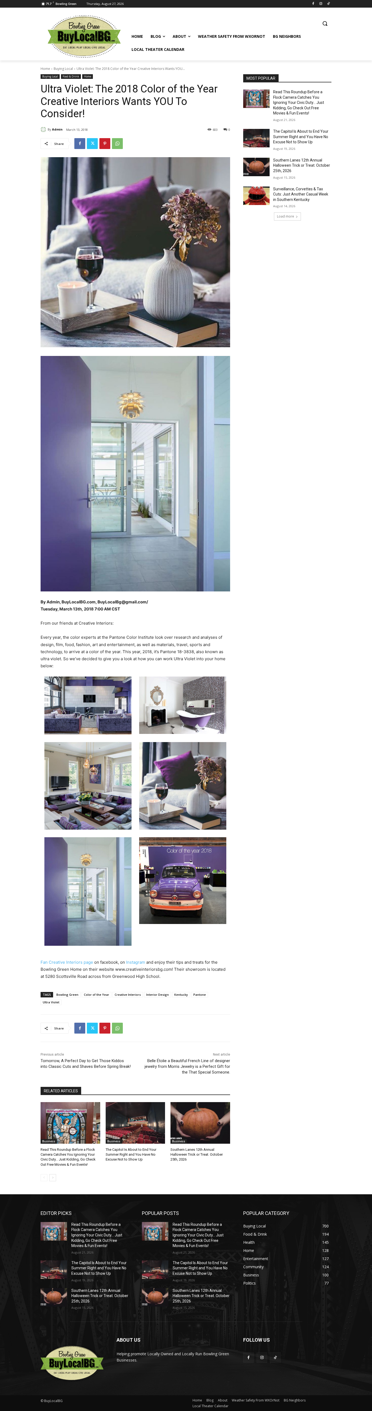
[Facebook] (313, 4)
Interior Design (157, 995)
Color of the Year (96, 995)
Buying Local (63, 68)
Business (48, 1141)
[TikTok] (328, 4)
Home (45, 68)
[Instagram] (321, 4)
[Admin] (44, 129)
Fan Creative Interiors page (67, 962)
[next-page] (52, 1177)
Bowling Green (67, 995)
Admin (57, 129)
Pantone (199, 995)
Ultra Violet (51, 1002)
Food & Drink (71, 76)
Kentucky (181, 995)
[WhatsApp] (117, 143)
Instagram (135, 962)
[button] (324, 23)
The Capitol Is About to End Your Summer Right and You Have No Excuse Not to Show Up (131, 1154)
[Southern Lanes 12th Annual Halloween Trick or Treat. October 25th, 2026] (200, 1123)
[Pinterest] (104, 143)
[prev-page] (44, 1177)
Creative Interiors (128, 995)
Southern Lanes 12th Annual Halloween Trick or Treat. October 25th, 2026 (196, 1154)
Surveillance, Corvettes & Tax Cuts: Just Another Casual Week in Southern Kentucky (300, 194)
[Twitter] (92, 143)
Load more (285, 216)
